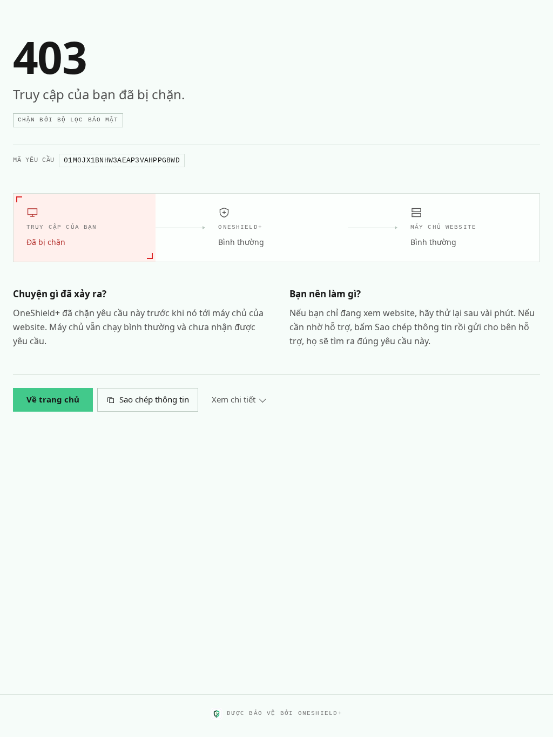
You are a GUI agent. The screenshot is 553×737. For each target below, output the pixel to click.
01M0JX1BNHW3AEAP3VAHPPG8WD (122, 160)
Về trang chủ (52, 399)
